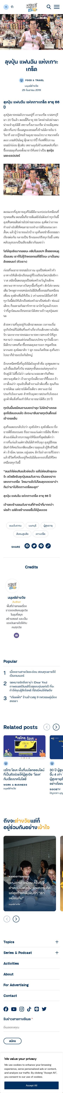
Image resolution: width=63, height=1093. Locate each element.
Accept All (31, 1085)
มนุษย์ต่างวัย (16, 597)
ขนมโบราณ (15, 525)
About (8, 974)
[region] (31, 1073)
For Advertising (16, 984)
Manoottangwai (19, 876)
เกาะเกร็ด (40, 534)
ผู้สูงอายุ (48, 525)
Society (55, 789)
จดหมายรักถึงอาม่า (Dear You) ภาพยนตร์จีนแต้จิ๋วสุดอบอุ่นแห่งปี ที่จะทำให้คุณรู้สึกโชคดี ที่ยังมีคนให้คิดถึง (32, 686)
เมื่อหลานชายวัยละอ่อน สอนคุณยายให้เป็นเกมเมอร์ (33, 674)
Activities (11, 963)
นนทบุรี (32, 525)
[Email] (16, 635)
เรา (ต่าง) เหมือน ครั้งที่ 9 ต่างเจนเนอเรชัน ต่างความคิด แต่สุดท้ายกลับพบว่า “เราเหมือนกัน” (29, 890)
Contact (10, 995)
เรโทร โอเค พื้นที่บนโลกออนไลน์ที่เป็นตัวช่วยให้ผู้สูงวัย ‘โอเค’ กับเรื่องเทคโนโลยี (24, 774)
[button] (56, 727)
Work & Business (15, 784)
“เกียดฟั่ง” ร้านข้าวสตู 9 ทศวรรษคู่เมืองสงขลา (33, 699)
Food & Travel (34, 80)
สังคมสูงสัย (22, 534)
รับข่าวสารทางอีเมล (18, 1019)
